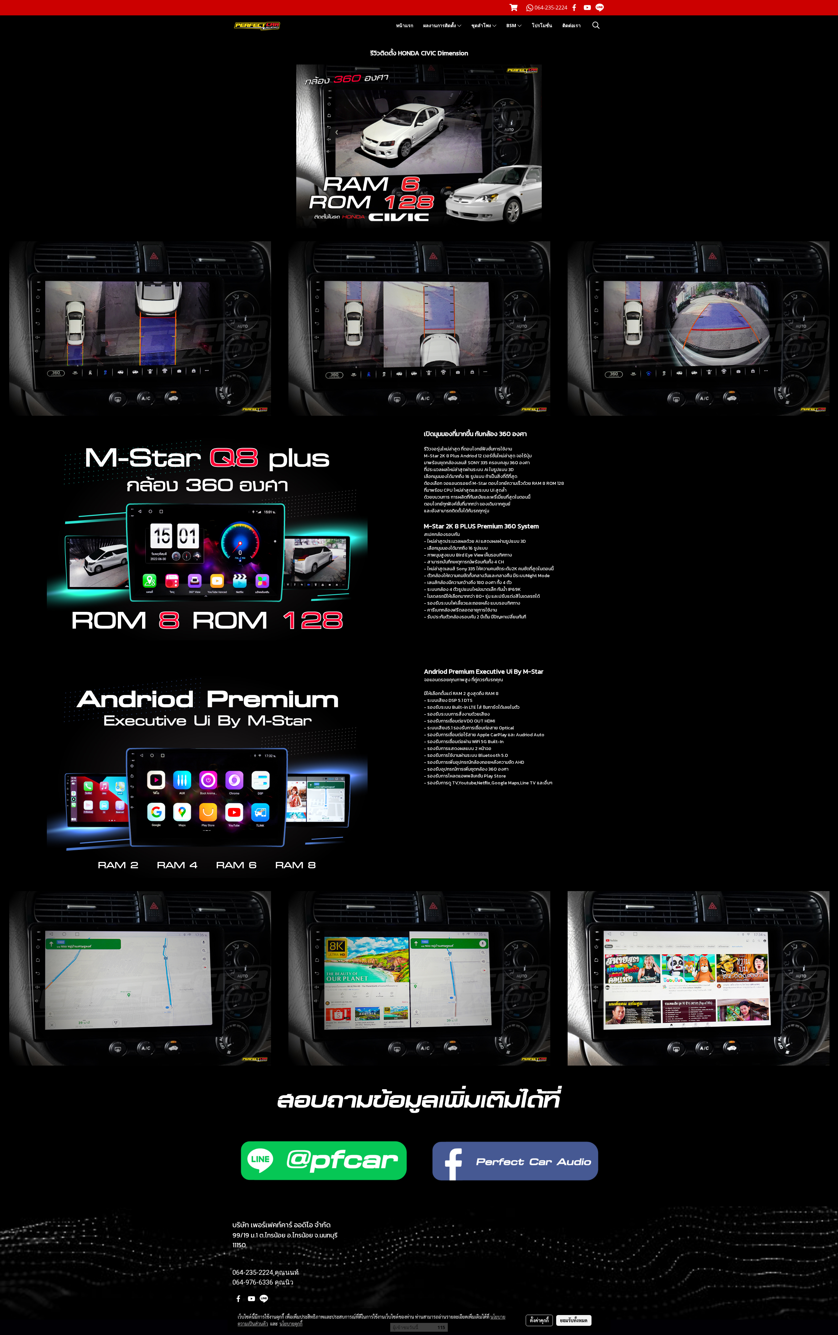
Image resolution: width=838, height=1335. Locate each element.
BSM (512, 25)
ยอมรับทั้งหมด (574, 1320)
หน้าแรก (404, 25)
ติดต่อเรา (571, 25)
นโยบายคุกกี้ (291, 1323)
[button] (596, 25)
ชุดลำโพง (481, 25)
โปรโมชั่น (542, 25)
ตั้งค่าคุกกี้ (539, 1320)
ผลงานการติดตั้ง (440, 25)
